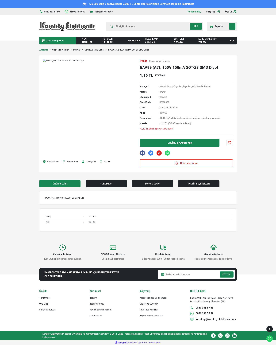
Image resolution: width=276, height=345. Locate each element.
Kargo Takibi (96, 315)
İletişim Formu (97, 303)
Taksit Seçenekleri (199, 183)
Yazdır (106, 161)
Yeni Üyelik (44, 298)
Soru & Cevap (152, 183)
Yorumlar (106, 183)
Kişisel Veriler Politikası (151, 315)
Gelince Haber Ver (180, 142)
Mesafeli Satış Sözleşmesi (153, 298)
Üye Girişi (43, 303)
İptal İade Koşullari (149, 309)
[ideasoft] (121, 342)
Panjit (163, 91)
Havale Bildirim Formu (100, 309)
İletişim (93, 298)
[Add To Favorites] (229, 143)
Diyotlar (187, 86)
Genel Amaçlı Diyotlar (171, 86)
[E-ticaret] (137, 342)
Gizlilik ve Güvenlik (149, 303)
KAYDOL (226, 274)
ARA (196, 26)
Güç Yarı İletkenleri (201, 86)
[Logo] (67, 26)
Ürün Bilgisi (60, 183)
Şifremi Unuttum (47, 309)
